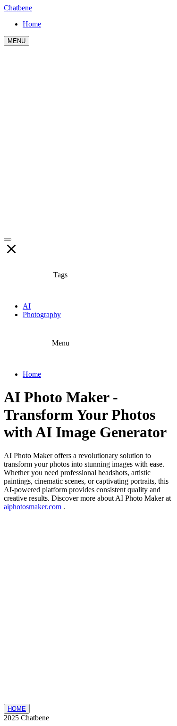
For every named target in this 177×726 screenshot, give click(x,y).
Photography (42, 314)
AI (27, 306)
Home (32, 374)
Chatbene (18, 8)
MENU (16, 40)
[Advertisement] (88, 139)
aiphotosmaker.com (32, 507)
